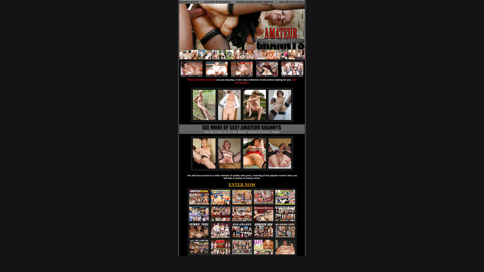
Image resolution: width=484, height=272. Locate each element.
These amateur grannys (202, 79)
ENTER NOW (242, 184)
